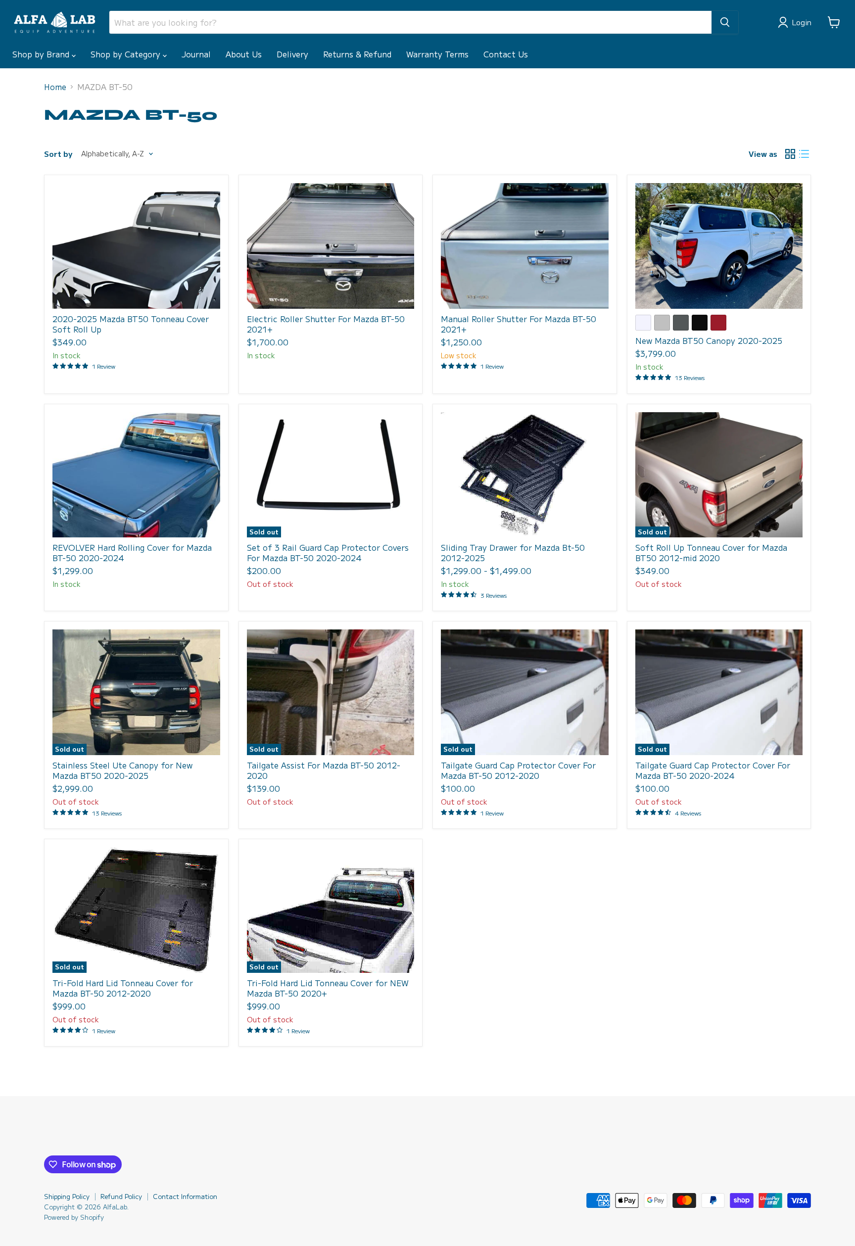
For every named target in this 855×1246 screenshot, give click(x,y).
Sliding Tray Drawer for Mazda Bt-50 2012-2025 (513, 552)
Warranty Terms (437, 54)
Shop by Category (127, 54)
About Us (244, 54)
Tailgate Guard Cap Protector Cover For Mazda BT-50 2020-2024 (712, 770)
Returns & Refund (357, 54)
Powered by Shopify (74, 1217)
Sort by (58, 153)
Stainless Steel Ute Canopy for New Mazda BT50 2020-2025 (122, 770)
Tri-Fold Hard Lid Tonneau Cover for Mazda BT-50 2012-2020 (122, 988)
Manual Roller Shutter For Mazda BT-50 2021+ (518, 324)
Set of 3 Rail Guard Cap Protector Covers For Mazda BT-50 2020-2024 (328, 552)
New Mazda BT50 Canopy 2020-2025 (708, 340)
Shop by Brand (42, 54)
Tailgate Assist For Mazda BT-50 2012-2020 (323, 770)
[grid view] (790, 154)
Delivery (292, 54)
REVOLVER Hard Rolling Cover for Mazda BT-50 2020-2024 (132, 552)
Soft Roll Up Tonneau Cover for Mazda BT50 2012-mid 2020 (711, 552)
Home (55, 86)
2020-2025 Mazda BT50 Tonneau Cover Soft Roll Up (130, 324)
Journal (196, 54)
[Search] (725, 22)
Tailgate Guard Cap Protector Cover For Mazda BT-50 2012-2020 (518, 770)
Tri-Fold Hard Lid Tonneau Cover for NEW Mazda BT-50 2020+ (328, 988)
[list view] (804, 154)
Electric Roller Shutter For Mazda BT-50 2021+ (326, 324)
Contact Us (505, 54)
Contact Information (185, 1196)
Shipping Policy (67, 1196)
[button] (796, 22)
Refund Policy (121, 1196)
